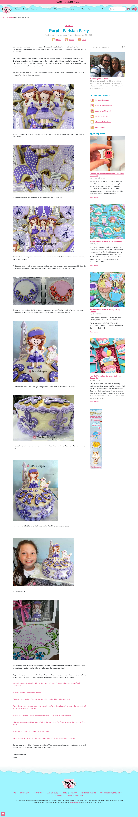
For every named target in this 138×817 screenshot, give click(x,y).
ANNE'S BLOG (52, 793)
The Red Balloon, (27, 692)
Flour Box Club (93, 9)
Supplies (34, 9)
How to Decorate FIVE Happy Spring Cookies (105, 310)
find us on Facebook (102, 100)
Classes (48, 9)
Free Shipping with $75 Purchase (69, 2)
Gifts (55, 9)
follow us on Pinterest (103, 111)
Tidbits (11, 17)
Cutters (17, 9)
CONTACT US (25, 793)
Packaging (70, 9)
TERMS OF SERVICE (88, 793)
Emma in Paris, (41, 699)
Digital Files (81, 9)
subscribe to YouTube (103, 122)
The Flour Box (73, 808)
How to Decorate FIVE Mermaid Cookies (106, 241)
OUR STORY (39, 793)
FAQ (14, 793)
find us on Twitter (101, 116)
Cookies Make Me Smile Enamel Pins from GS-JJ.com (107, 174)
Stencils (25, 9)
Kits (41, 9)
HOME (64, 793)
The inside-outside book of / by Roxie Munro (31, 731)
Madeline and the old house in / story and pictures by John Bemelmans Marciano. (44, 738)
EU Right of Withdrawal (74, 795)
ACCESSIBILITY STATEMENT (111, 793)
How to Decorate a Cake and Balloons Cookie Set (105, 377)
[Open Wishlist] (3, 814)
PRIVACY (74, 793)
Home (5, 17)
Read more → (95, 197)
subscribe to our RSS (102, 127)
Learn (62, 9)
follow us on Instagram (103, 105)
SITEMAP (58, 795)
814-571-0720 (75, 802)
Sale (102, 9)
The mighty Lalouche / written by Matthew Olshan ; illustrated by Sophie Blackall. (42, 715)
